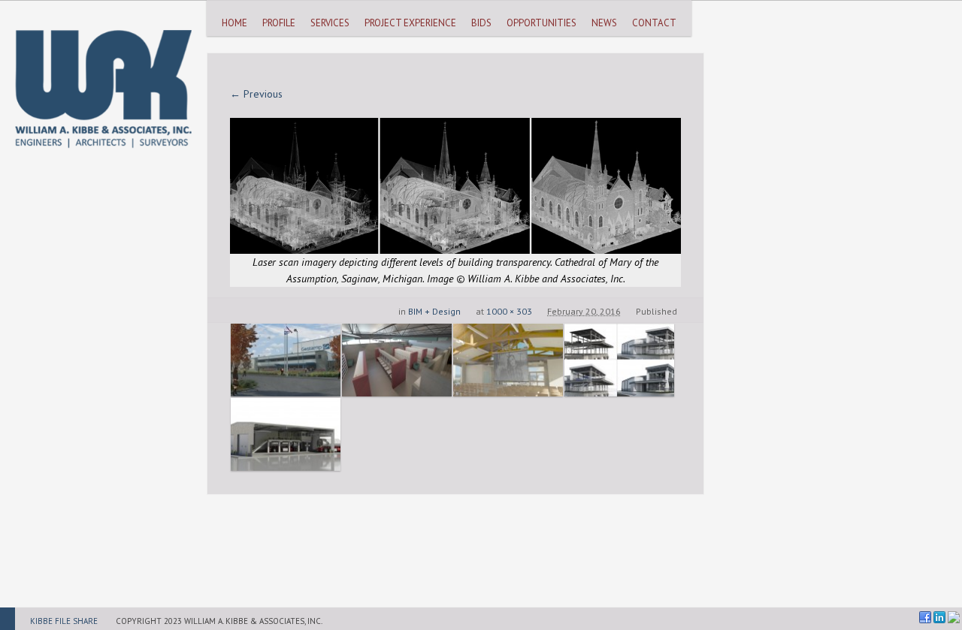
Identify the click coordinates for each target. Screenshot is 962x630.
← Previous (256, 94)
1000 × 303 (509, 311)
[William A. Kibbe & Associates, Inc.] (103, 74)
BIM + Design (434, 311)
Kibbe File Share (64, 621)
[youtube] (954, 617)
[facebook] (925, 617)
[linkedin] (939, 617)
